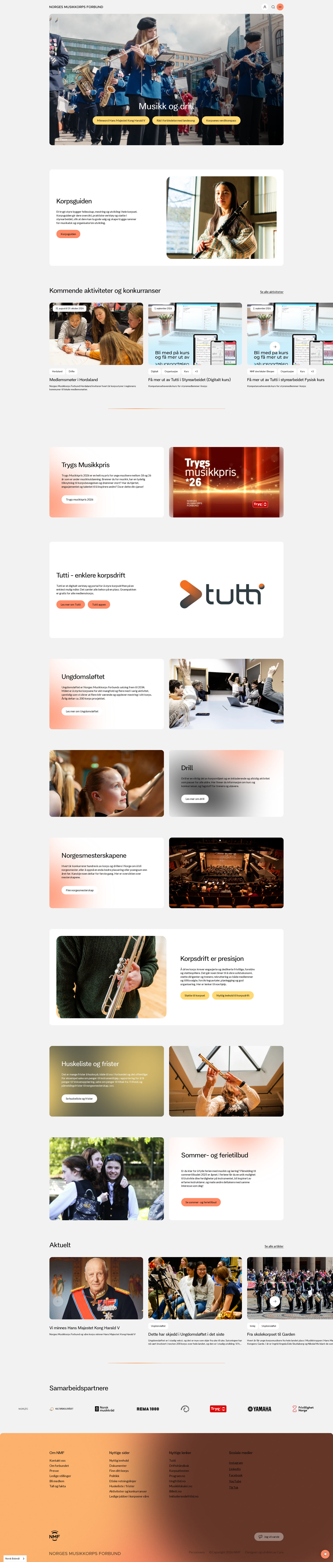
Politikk (114, 1476)
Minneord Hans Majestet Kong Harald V (121, 120)
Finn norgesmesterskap (80, 890)
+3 (196, 371)
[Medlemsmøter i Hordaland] (96, 347)
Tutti (172, 1460)
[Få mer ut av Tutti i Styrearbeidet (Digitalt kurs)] (195, 345)
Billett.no (175, 1491)
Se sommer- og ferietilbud (201, 1202)
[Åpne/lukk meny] (264, 6)
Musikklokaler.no (180, 1486)
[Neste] (275, 347)
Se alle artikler (274, 1246)
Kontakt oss (57, 1460)
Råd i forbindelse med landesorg (176, 120)
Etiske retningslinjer (122, 1481)
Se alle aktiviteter (272, 292)
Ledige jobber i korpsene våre (129, 1496)
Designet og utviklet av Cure (264, 1552)
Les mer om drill (195, 798)
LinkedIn (235, 1469)
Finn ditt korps (119, 1471)
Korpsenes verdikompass (221, 120)
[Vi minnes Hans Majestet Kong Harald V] (96, 1296)
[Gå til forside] (54, 1536)
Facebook (235, 1475)
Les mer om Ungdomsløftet (82, 711)
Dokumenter (118, 1466)
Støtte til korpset (195, 995)
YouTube (235, 1481)
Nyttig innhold (119, 1460)
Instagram (236, 1463)
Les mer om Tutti (71, 604)
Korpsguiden (68, 234)
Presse (54, 1471)
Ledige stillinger (60, 1476)
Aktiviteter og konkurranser (128, 1491)
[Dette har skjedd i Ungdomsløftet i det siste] (195, 1301)
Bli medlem (56, 1481)
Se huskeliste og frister (79, 1098)
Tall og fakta (57, 1486)
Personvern (197, 1552)
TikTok (233, 1487)
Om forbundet (59, 1466)
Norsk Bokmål (12, 1558)
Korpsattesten (179, 1471)
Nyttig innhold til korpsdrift (232, 995)
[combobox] (15, 1558)
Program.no (177, 1476)
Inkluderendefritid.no (183, 1496)
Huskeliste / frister (122, 1486)
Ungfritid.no (177, 1481)
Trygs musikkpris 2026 (79, 499)
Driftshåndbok (179, 1466)
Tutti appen (99, 604)
